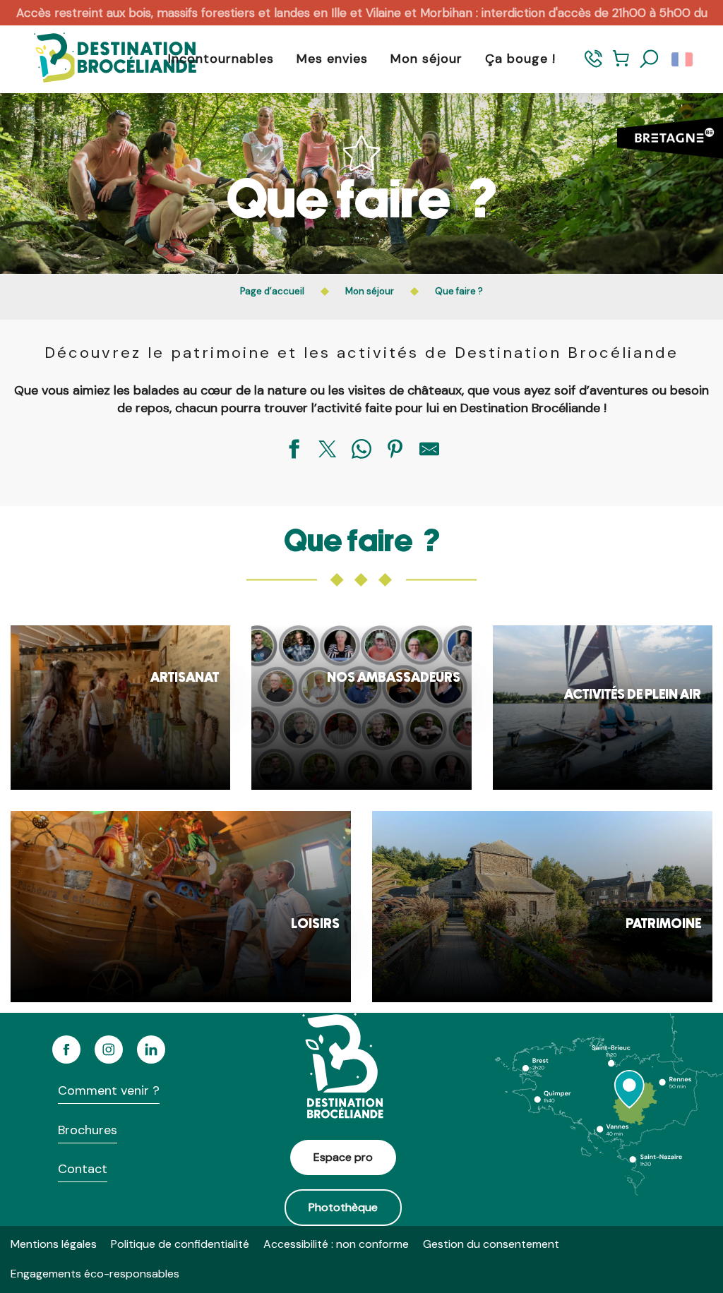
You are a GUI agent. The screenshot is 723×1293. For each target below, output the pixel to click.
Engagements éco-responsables (95, 1273)
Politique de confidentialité (180, 1244)
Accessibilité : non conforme (336, 1244)
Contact (82, 1168)
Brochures (87, 1129)
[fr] (683, 59)
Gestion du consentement (491, 1244)
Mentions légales (54, 1244)
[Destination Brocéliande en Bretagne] (104, 58)
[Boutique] (621, 65)
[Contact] (593, 65)
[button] (649, 59)
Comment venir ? (109, 1090)
